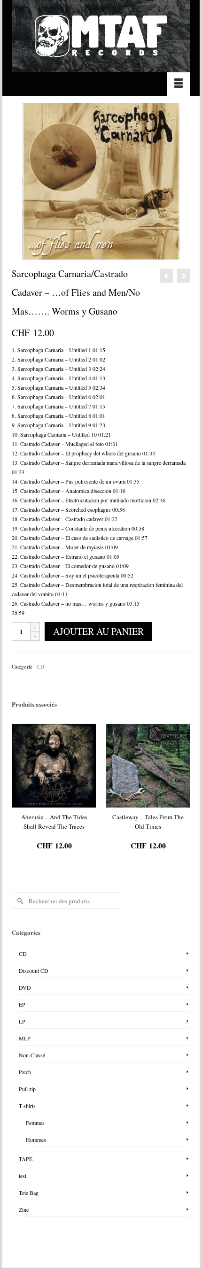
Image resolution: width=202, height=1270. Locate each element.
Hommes (36, 1139)
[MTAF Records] (101, 36)
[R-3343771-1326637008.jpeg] (101, 180)
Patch (25, 1072)
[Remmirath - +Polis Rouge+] (166, 276)
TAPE (25, 1158)
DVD (25, 987)
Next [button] (182, 801)
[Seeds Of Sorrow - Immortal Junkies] (183, 276)
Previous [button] (20, 801)
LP (22, 1021)
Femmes (35, 1122)
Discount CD (33, 970)
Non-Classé (32, 1055)
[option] (54, 800)
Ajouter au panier (98, 631)
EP (22, 1004)
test (22, 1175)
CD (40, 666)
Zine (24, 1209)
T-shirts (27, 1105)
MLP (25, 1038)
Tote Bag (29, 1192)
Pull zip (27, 1089)
